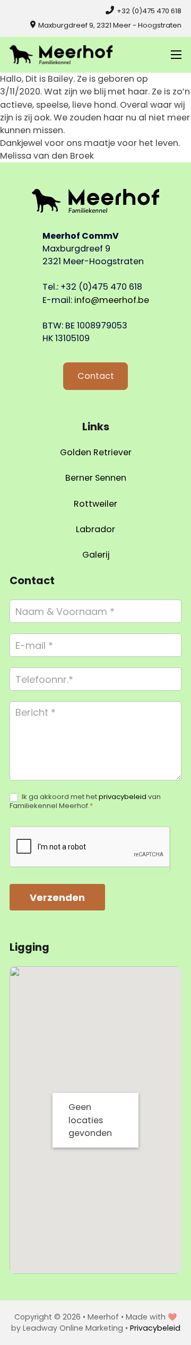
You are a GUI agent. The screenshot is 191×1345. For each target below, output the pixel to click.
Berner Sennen (95, 478)
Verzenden (57, 897)
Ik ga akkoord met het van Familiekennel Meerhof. (85, 802)
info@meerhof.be (111, 300)
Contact (95, 376)
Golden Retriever (96, 452)
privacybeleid (122, 797)
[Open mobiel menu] (176, 54)
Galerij (95, 555)
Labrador (95, 529)
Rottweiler (95, 504)
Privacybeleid (155, 1328)
